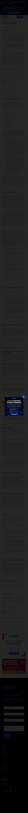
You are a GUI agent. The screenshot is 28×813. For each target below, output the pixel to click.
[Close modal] (23, 397)
